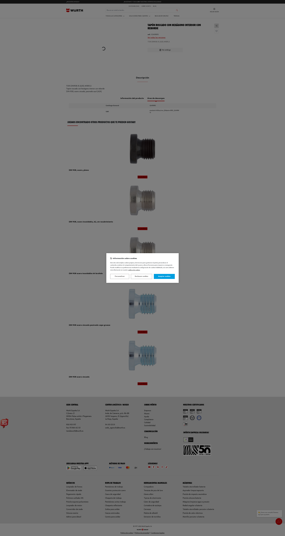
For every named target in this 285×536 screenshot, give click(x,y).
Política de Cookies (134, 270)
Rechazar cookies (141, 276)
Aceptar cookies (164, 276)
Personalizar (120, 276)
